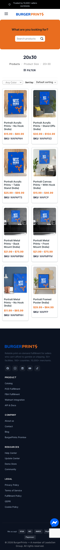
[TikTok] (37, 368)
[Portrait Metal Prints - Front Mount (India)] (45, 221)
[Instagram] (15, 368)
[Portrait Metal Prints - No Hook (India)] (15, 280)
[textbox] (12, 82)
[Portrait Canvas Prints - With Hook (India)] (45, 162)
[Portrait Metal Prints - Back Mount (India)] (15, 221)
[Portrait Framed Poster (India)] (45, 280)
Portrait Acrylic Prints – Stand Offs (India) (44, 126)
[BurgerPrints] (30, 14)
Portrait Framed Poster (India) (42, 301)
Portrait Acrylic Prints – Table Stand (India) (13, 185)
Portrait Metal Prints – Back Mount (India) (12, 243)
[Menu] (6, 13)
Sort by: (29, 82)
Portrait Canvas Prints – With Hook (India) (44, 185)
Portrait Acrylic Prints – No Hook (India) (14, 126)
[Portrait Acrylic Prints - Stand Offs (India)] (45, 104)
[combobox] (12, 82)
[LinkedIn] (22, 368)
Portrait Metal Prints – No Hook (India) (14, 302)
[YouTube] (30, 368)
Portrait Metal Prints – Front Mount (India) (41, 243)
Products (14, 63)
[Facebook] (8, 368)
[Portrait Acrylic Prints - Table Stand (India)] (15, 162)
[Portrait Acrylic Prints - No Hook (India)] (15, 104)
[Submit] (42, 39)
